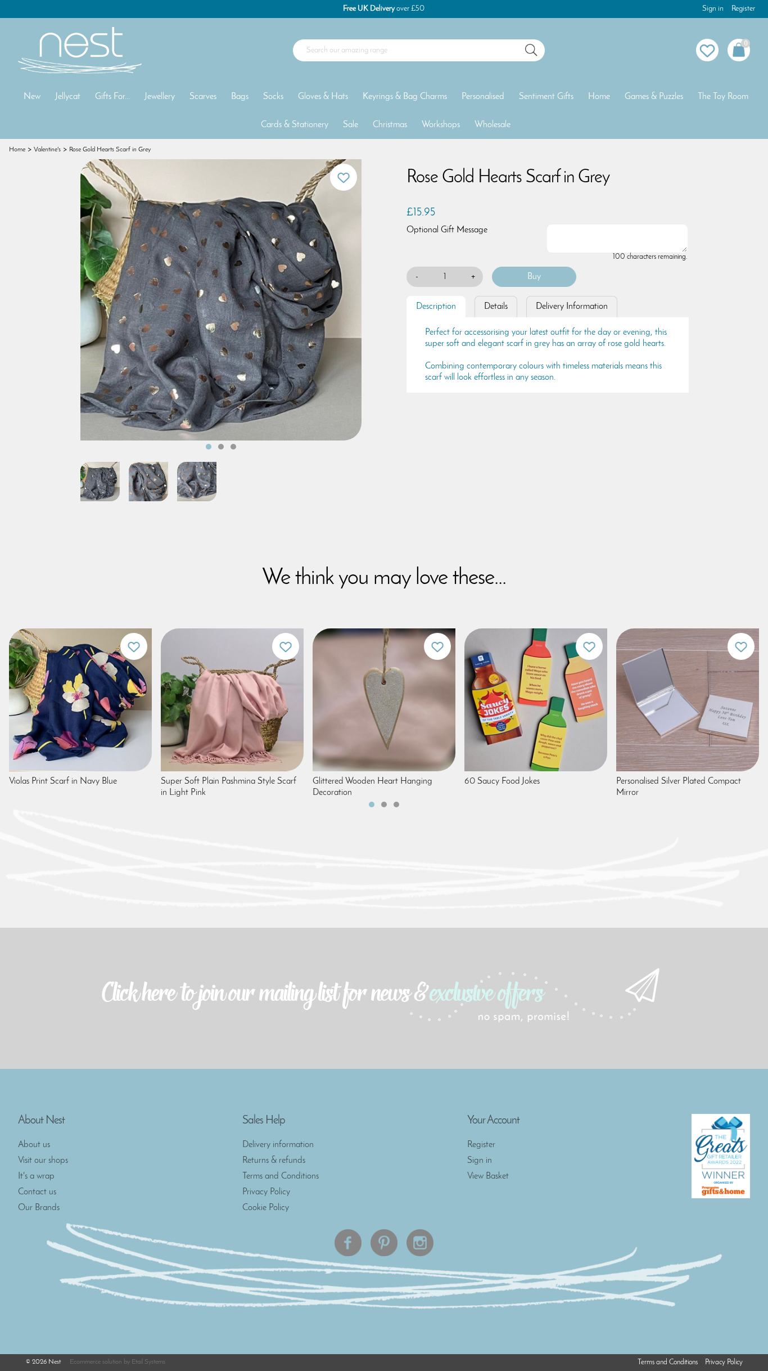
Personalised (483, 96)
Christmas (390, 124)
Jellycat (67, 96)
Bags (240, 96)
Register (743, 9)
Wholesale (493, 124)
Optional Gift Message (446, 230)
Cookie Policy (265, 1207)
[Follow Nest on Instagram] (419, 1242)
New (32, 96)
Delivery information (278, 1144)
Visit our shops (43, 1160)
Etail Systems (148, 1362)
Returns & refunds (273, 1160)
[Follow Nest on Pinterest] (384, 1242)
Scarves (202, 96)
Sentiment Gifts (546, 96)
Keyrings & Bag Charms (405, 96)
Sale (350, 124)
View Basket (488, 1176)
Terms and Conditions (280, 1176)
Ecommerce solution (96, 1362)
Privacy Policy (266, 1192)
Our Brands (39, 1207)
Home (599, 96)
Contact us (37, 1192)
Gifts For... (112, 96)
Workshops (441, 124)
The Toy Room (723, 96)
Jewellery (159, 96)
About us (34, 1144)
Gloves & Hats (323, 96)
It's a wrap (36, 1176)
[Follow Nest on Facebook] (348, 1242)
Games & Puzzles (654, 96)
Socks (273, 96)
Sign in (713, 9)
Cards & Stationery (294, 124)
